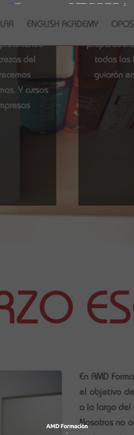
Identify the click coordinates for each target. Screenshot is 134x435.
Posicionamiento (81, 3)
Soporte (91, 3)
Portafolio (108, 3)
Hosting (99, 3)
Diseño (71, 3)
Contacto (115, 3)
